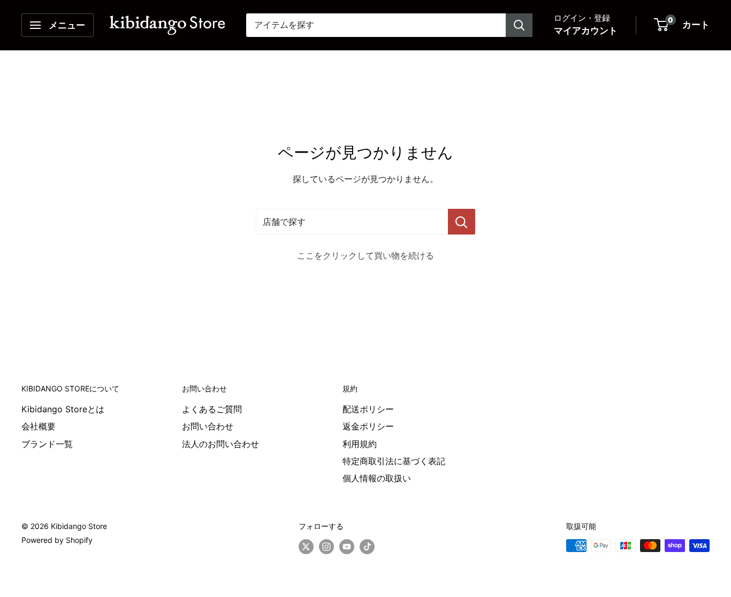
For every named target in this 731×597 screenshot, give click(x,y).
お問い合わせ (207, 426)
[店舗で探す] (461, 222)
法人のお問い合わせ (220, 444)
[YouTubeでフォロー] (346, 546)
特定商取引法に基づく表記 (393, 461)
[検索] (519, 25)
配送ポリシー (368, 409)
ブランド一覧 (47, 444)
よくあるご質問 (212, 409)
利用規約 (359, 444)
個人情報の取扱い (376, 478)
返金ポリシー (368, 426)
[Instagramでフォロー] (326, 546)
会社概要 (38, 426)
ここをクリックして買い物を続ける (365, 255)
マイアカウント (586, 30)
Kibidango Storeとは (62, 409)
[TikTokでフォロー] (367, 546)
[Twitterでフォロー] (306, 546)
